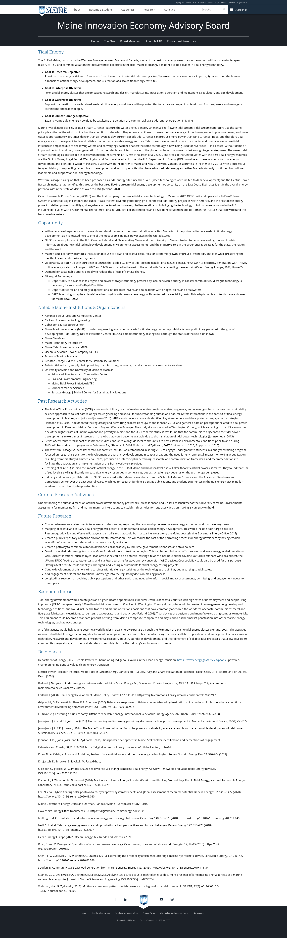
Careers (231, 2)
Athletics (169, 9)
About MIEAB (154, 41)
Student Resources (101, 912)
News (223, 2)
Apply (85, 912)
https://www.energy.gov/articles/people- (202, 660)
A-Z (194, 2)
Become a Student (100, 9)
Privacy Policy (149, 912)
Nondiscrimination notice (126, 912)
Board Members (130, 41)
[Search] (224, 9)
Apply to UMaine (183, 2)
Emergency (199, 912)
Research (149, 9)
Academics (128, 9)
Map (217, 2)
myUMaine (242, 2)
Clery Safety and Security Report (174, 912)
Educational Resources (181, 41)
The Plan (109, 41)
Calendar (202, 2)
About (76, 9)
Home (95, 41)
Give (210, 2)
